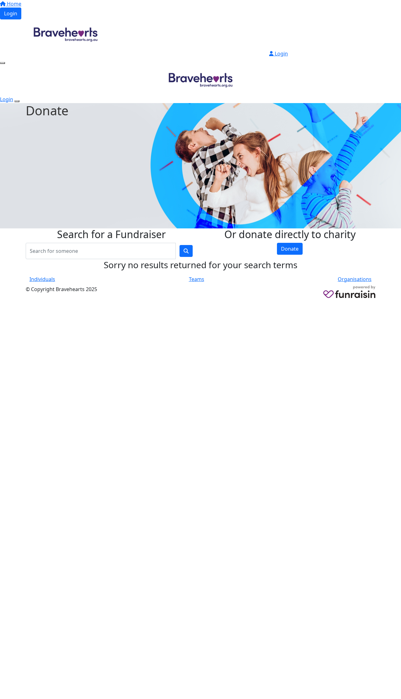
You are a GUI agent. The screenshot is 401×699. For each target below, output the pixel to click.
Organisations (355, 279)
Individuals (42, 279)
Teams (196, 279)
